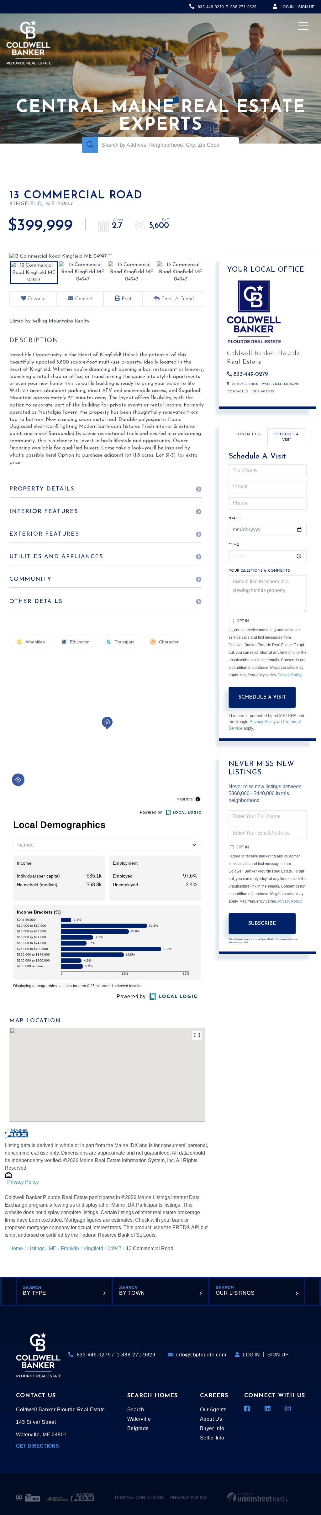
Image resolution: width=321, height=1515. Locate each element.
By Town (132, 1293)
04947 (115, 1248)
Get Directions (37, 1446)
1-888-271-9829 (242, 7)
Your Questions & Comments (259, 571)
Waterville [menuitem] (139, 1419)
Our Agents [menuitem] (213, 1409)
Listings (36, 1248)
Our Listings (235, 1293)
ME (52, 1248)
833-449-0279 (211, 7)
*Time (234, 545)
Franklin (70, 1248)
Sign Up (306, 7)
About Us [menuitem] (211, 1419)
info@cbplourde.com (201, 1354)
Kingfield (93, 1248)
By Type (34, 1293)
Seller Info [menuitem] (212, 1437)
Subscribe (262, 923)
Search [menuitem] (135, 1409)
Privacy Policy (23, 1182)
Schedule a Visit (286, 437)
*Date (234, 518)
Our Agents (263, 391)
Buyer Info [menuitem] (212, 1428)
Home (16, 1248)
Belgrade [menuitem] (138, 1428)
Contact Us (238, 391)
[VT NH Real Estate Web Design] (257, 1497)
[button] (90, 145)
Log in (287, 7)
